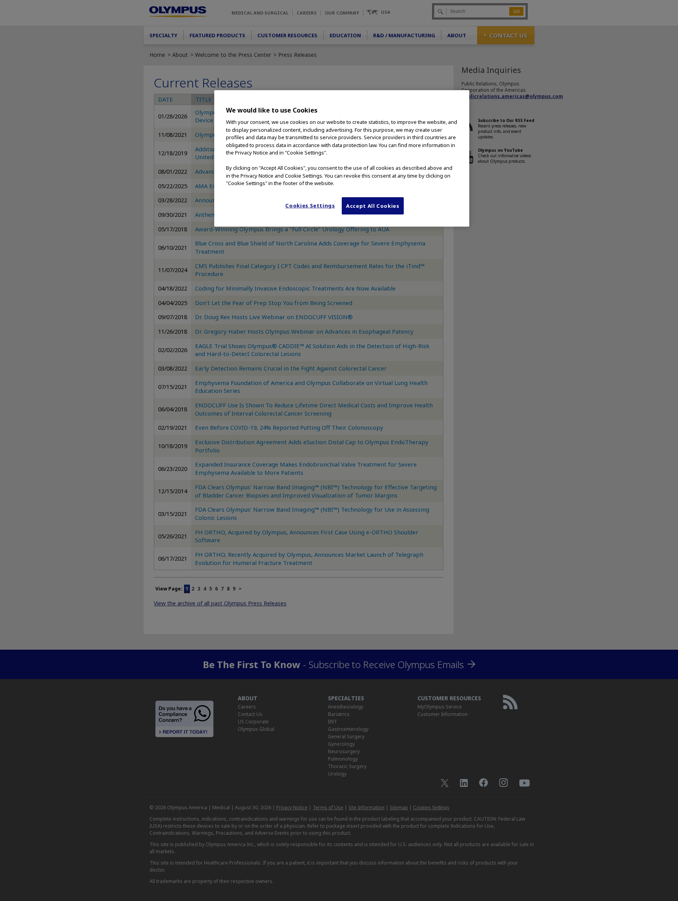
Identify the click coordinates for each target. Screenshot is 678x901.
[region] (341, 158)
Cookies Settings (310, 205)
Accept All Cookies (372, 205)
